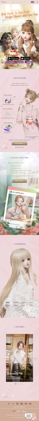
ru (25, 2)
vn (21, 2)
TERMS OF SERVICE (10, 415)
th (13, 2)
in (17, 2)
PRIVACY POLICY (18, 415)
